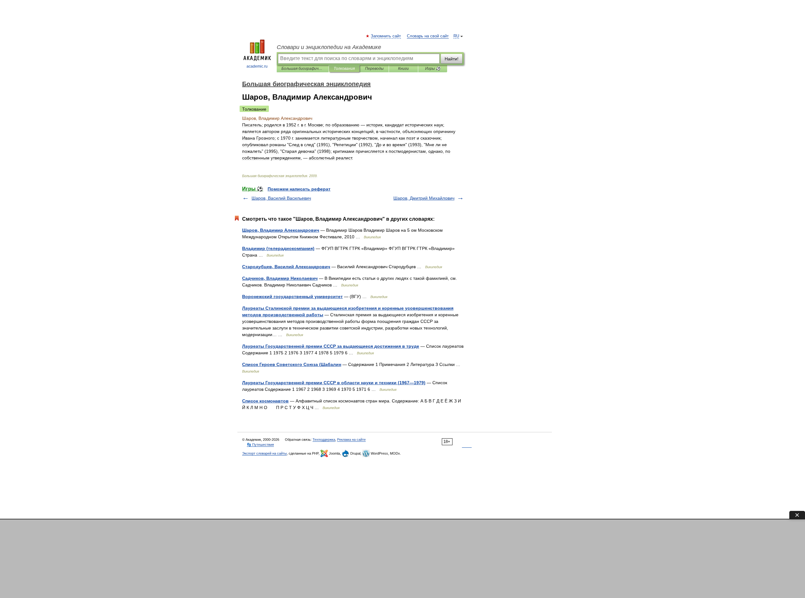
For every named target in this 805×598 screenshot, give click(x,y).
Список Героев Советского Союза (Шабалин (291, 364)
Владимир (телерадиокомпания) (278, 248)
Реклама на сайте (351, 439)
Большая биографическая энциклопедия (302, 68)
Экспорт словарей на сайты (264, 453)
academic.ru (257, 66)
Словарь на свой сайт (428, 36)
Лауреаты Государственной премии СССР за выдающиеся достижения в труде (330, 346)
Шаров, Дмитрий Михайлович (423, 198)
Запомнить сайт (386, 36)
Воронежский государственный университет (292, 296)
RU (456, 36)
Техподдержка (324, 439)
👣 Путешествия (260, 444)
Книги (403, 68)
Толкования (344, 68)
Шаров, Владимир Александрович (280, 230)
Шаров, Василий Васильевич (281, 198)
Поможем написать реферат (299, 188)
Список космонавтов (265, 400)
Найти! (451, 58)
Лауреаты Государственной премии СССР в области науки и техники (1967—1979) (333, 382)
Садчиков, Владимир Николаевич (280, 278)
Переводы (374, 68)
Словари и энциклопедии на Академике (329, 47)
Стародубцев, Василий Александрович (286, 266)
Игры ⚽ (433, 68)
